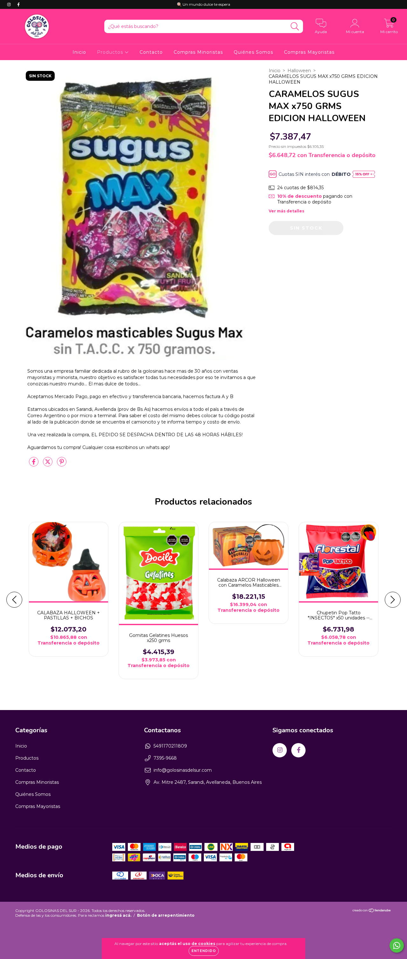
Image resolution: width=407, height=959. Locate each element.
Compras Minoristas (198, 52)
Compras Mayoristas (309, 52)
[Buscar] (294, 26)
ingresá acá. (118, 915)
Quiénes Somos (253, 52)
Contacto (151, 52)
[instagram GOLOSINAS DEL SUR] (9, 4)
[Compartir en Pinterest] (61, 464)
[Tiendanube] (372, 911)
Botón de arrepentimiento (166, 915)
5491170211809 (170, 746)
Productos (111, 52)
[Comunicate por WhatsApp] (397, 945)
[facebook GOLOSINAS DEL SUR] (18, 4)
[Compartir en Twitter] (48, 464)
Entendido (203, 951)
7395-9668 (165, 758)
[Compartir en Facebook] (34, 464)
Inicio (79, 52)
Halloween (299, 70)
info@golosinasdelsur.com (183, 770)
